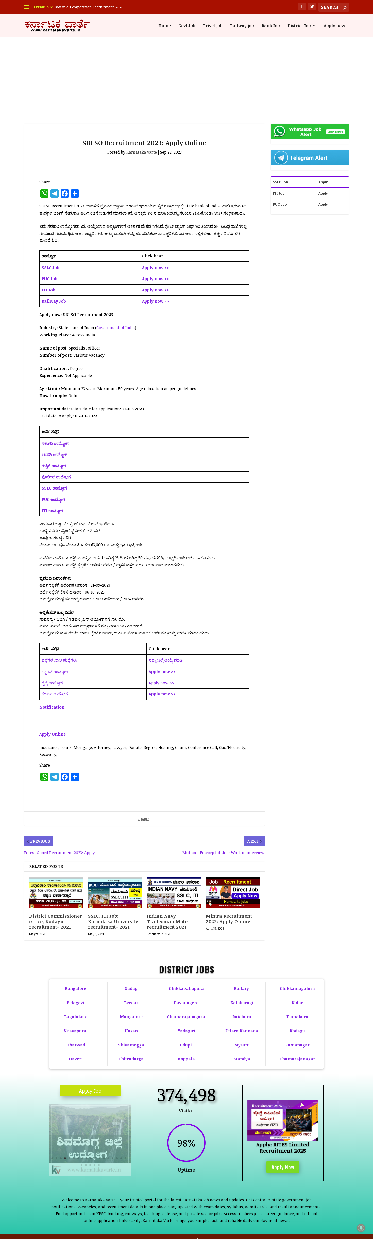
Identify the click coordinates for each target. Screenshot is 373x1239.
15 (112, 1158)
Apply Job (90, 1090)
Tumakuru (297, 1016)
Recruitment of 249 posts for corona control (91, 7)
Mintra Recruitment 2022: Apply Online (229, 918)
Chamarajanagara (186, 1016)
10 (91, 1158)
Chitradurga (131, 1059)
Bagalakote (75, 1016)
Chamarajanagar (297, 1059)
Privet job (213, 26)
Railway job (242, 26)
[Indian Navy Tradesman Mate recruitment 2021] (174, 892)
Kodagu (297, 1031)
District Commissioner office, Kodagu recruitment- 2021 (55, 921)
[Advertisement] (186, 75)
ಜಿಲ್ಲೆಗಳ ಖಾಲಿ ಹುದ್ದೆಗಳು (59, 660)
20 (86, 1165)
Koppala (186, 1059)
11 (95, 1158)
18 (125, 1158)
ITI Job (278, 193)
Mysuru (242, 1045)
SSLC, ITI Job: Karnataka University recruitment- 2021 (113, 921)
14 (108, 1158)
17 (121, 1158)
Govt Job (186, 26)
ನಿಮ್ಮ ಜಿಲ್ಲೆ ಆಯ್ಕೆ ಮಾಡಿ (166, 660)
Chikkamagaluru (297, 988)
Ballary (242, 988)
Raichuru (241, 1016)
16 (117, 1158)
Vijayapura (75, 1031)
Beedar (131, 1002)
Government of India (115, 327)
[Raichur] (90, 1174)
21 (90, 1165)
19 (81, 1165)
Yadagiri (186, 1031)
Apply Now (283, 1167)
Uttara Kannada (242, 1031)
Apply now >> (161, 683)
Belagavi (75, 1002)
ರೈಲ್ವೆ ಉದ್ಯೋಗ (52, 683)
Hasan (131, 1031)
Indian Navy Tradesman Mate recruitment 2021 (167, 921)
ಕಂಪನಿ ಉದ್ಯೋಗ (55, 694)
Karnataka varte (141, 152)
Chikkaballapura (186, 988)
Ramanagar (297, 1045)
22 (94, 1165)
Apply (323, 182)
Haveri (76, 1059)
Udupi (186, 1045)
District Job (299, 26)
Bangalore (75, 988)
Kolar (297, 1002)
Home (164, 26)
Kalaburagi (241, 1002)
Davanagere (186, 1002)
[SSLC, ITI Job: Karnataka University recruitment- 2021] (115, 892)
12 (99, 1158)
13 (104, 1158)
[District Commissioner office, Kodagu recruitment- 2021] (56, 892)
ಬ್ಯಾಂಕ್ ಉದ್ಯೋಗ (55, 671)
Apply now (334, 26)
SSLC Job (280, 182)
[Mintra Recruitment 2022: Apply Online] (233, 892)
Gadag (131, 988)
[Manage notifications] (361, 1228)
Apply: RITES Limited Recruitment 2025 (283, 1147)
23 (99, 1165)
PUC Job (280, 204)
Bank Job (271, 26)
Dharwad (75, 1045)
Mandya (241, 1059)
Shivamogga (131, 1045)
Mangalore (131, 1016)
